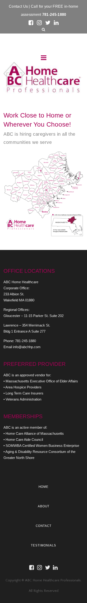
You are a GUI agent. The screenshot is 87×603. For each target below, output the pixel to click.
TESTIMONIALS (43, 545)
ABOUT (43, 506)
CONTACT (44, 526)
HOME (43, 486)
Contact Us (19, 6)
